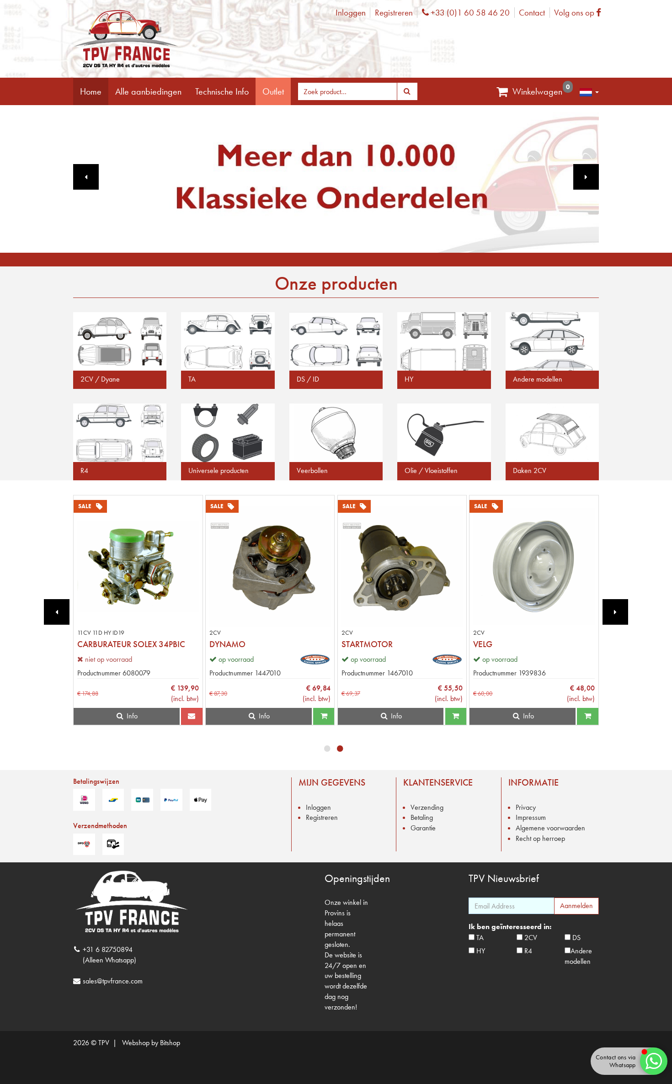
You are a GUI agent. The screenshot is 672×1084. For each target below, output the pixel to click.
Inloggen (351, 12)
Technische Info (222, 91)
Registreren (394, 12)
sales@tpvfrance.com (113, 981)
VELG (482, 644)
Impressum (531, 817)
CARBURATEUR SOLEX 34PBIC (131, 644)
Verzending (427, 807)
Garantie (423, 828)
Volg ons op (580, 12)
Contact (532, 12)
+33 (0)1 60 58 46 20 (469, 12)
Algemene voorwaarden (550, 828)
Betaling (422, 817)
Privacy (526, 807)
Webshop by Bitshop (151, 1042)
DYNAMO (227, 644)
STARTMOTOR (367, 644)
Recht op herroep (540, 838)
